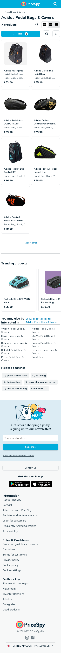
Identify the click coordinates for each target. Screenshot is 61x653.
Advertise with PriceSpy (17, 510)
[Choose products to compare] (46, 34)
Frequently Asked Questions (19, 525)
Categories (9, 604)
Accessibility (10, 531)
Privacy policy (11, 559)
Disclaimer (9, 549)
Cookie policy (11, 565)
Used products (11, 609)
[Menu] (4, 4)
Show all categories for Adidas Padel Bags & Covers (41, 320)
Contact (7, 504)
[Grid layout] (45, 25)
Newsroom (9, 588)
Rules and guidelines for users (20, 544)
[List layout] (51, 25)
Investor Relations (13, 593)
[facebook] (33, 638)
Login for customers (14, 520)
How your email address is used (18, 455)
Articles (7, 599)
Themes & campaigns (16, 583)
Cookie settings (12, 570)
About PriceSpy (12, 499)
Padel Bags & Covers (15, 12)
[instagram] (27, 638)
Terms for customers (15, 554)
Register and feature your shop (21, 515)
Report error (30, 242)
